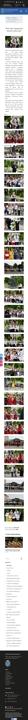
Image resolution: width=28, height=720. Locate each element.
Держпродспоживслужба (13, 578)
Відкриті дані (9, 676)
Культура (14, 17)
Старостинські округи (12, 575)
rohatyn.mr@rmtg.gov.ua (12, 701)
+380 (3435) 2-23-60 (10, 1)
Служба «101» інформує (13, 583)
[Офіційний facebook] (18, 2)
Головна (8, 17)
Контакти (8, 681)
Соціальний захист (11, 627)
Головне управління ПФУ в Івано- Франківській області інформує (13, 615)
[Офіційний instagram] (22, 2)
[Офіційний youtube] (20, 2)
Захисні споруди (10, 683)
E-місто (8, 680)
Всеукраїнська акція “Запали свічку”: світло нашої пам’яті (12, 550)
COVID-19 (9, 609)
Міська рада (9, 673)
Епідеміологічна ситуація (13, 581)
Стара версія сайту (17, 5)
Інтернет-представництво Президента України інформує (13, 639)
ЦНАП (7, 684)
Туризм (9, 570)
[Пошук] (21, 11)
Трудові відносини (11, 607)
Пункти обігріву (11, 620)
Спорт (8, 573)
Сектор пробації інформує (13, 625)
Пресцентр (9, 678)
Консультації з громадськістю (14, 588)
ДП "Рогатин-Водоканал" (13, 646)
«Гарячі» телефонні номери (14, 643)
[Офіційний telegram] (16, 2)
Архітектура (10, 568)
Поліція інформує (11, 622)
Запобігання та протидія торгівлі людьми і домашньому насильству (13, 633)
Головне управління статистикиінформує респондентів (12, 599)
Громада (8, 675)
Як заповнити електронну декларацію (13, 593)
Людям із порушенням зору (7, 5)
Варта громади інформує (13, 604)
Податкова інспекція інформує (14, 586)
